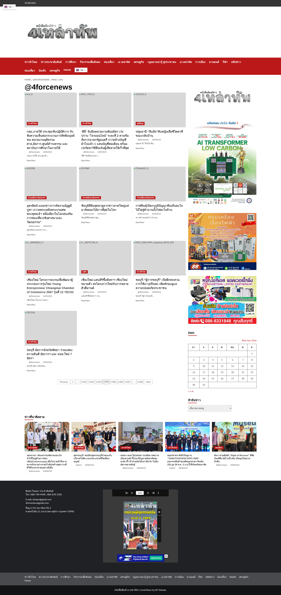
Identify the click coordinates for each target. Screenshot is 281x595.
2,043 (98, 382)
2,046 (120, 382)
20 (232, 372)
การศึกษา (70, 62)
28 (243, 378)
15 (252, 366)
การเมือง (200, 62)
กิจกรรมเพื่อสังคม (90, 62)
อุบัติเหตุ (140, 123)
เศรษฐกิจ (139, 62)
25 (212, 378)
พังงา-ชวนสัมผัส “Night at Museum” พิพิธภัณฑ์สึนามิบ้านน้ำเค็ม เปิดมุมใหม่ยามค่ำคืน (234, 458)
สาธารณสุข (32, 448)
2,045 (113, 382)
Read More (31, 161)
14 (243, 366)
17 (204, 372)
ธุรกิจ (84, 272)
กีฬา (225, 62)
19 (222, 372)
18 (212, 372)
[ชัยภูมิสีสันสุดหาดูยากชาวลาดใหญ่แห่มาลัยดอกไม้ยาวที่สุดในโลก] (105, 184)
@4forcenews (34, 152)
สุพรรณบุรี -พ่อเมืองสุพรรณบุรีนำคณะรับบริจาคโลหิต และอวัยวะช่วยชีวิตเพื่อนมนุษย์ (93, 458)
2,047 (127, 382)
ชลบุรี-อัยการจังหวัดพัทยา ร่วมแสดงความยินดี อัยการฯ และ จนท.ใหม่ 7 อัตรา (49, 354)
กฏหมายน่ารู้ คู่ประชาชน (162, 62)
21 (243, 372)
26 (222, 378)
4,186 (140, 382)
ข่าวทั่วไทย (31, 62)
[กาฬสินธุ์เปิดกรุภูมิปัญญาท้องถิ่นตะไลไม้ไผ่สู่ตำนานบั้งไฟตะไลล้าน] (159, 184)
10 (204, 366)
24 (204, 378)
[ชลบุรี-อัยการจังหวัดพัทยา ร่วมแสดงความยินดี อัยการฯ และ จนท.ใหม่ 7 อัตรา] (51, 328)
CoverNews (146, 590)
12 (222, 366)
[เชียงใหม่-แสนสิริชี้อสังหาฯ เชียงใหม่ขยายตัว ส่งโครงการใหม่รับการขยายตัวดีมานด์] (105, 258)
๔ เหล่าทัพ (124, 62)
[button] (255, 66)
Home (67, 69)
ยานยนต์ (214, 62)
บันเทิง (42, 70)
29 (252, 378)
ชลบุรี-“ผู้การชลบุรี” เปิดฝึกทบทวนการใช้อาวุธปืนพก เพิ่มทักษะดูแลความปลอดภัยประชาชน (158, 284)
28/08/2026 (234, 465)
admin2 (79, 465)
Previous (64, 382)
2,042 (91, 382)
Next (148, 382)
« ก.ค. (191, 391)
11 (212, 366)
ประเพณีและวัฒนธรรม (36, 198)
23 (193, 378)
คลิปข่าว (236, 62)
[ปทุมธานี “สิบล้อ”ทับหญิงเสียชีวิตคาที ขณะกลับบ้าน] (159, 110)
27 (232, 378)
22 (252, 372)
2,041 (84, 382)
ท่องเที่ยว (109, 62)
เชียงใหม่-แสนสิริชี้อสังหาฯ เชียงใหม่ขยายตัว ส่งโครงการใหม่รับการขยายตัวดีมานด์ (104, 284)
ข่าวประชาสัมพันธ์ (51, 62)
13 (232, 366)
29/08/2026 (47, 471)
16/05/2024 (47, 152)
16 (193, 372)
